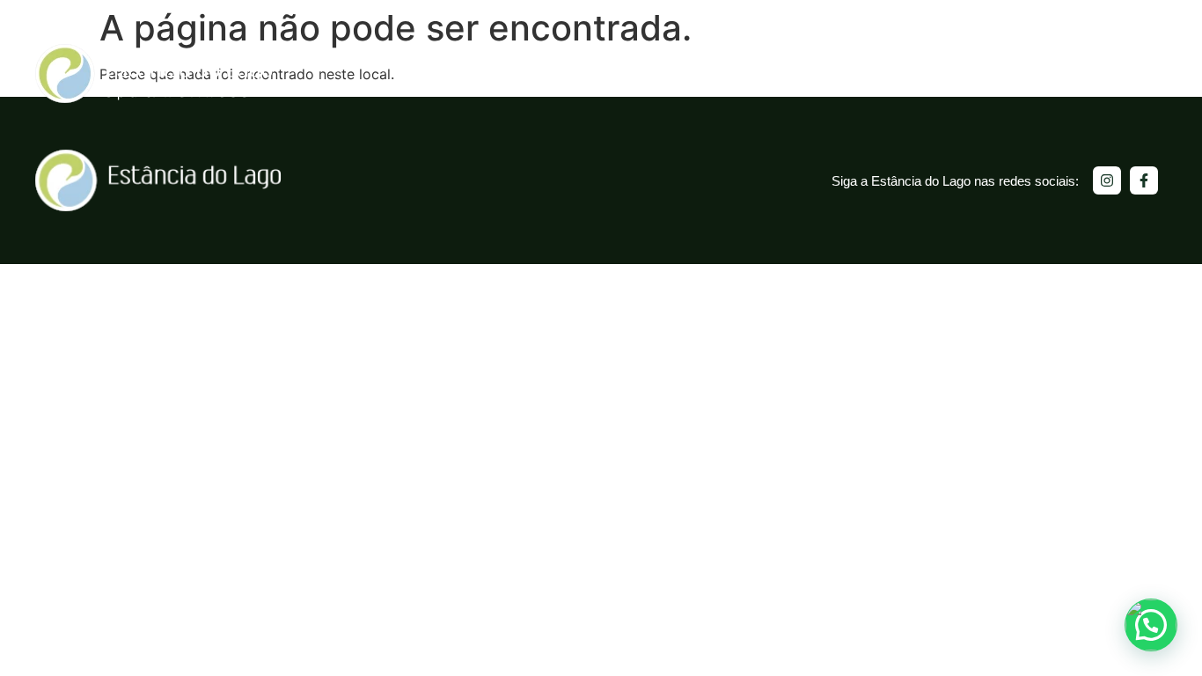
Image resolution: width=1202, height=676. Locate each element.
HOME (459, 73)
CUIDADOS (791, 73)
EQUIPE (872, 73)
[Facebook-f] (1144, 180)
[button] (1151, 625)
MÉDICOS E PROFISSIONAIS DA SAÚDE (1037, 73)
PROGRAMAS (695, 73)
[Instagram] (1107, 180)
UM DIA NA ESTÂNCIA (566, 73)
